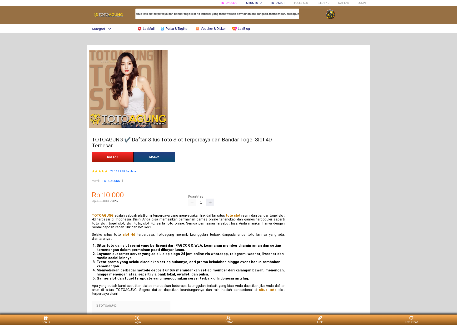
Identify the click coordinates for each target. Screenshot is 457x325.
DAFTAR (343, 3)
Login (137, 322)
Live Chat (411, 322)
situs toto (267, 290)
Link (320, 322)
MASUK (154, 157)
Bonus (46, 322)
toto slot (233, 216)
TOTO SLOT (277, 3)
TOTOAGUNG (228, 3)
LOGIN (362, 3)
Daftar (228, 322)
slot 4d (129, 235)
